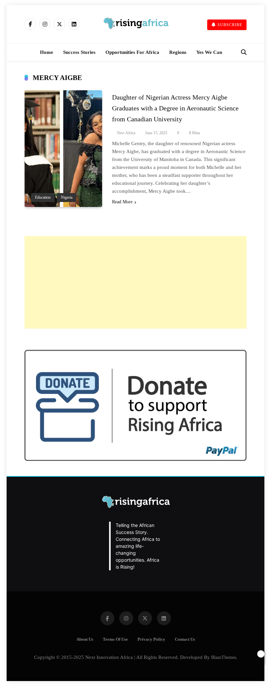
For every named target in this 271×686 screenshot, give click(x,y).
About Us (84, 639)
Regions (177, 52)
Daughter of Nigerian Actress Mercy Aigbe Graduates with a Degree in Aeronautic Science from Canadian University (175, 108)
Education (43, 197)
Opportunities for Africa (132, 52)
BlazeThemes (223, 657)
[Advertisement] (135, 282)
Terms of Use (115, 639)
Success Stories (79, 52)
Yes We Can (209, 52)
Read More (122, 201)
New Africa (126, 133)
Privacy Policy (151, 639)
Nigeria (66, 197)
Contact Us (185, 639)
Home (46, 52)
